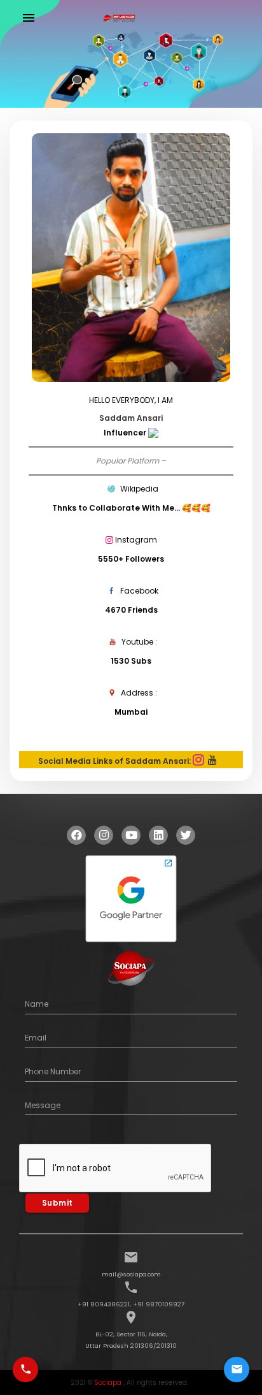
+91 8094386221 (104, 1304)
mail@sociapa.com (131, 1274)
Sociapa (107, 1382)
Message (42, 1105)
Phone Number (53, 1071)
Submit (57, 1202)
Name (36, 1003)
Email (35, 1037)
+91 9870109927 (158, 1304)
